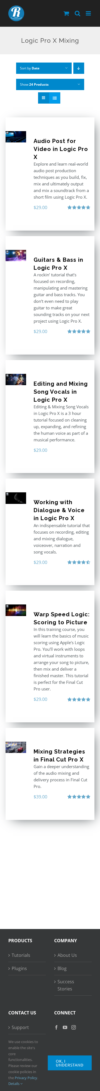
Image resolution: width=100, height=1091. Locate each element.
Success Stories (66, 985)
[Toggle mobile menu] (89, 13)
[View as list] (54, 98)
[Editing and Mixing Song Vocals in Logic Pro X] (16, 379)
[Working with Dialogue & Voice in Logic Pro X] (16, 498)
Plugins (19, 968)
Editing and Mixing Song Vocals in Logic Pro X (61, 391)
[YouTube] (65, 1027)
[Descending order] (78, 68)
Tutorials (21, 955)
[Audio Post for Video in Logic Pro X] (16, 136)
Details (14, 1083)
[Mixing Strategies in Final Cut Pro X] (16, 747)
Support (20, 1027)
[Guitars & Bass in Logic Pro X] (16, 255)
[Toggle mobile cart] (66, 13)
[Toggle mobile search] (77, 13)
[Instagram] (73, 1027)
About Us (67, 955)
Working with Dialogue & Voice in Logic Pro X (59, 510)
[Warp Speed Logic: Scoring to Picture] (16, 610)
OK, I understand (70, 1062)
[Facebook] (56, 1027)
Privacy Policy (26, 1077)
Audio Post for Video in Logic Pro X (61, 149)
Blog (62, 968)
